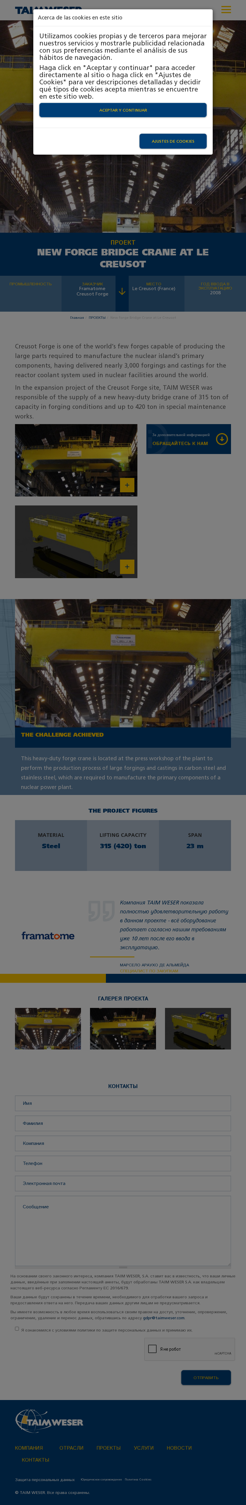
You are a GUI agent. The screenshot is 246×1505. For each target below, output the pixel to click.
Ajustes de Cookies (173, 141)
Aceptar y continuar (123, 110)
